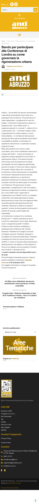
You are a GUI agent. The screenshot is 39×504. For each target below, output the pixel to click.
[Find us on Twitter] (5, 470)
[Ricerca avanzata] (19, 15)
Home (3, 41)
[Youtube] (16, 4)
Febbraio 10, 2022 (9, 69)
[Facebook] (12, 4)
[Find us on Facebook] (1, 470)
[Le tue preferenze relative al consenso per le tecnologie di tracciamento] (35, 500)
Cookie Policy (14, 488)
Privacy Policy (5, 488)
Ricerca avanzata (19, 18)
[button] (19, 35)
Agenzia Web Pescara (14, 483)
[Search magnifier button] (35, 10)
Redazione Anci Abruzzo (15, 66)
